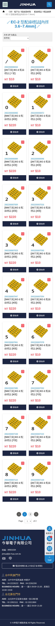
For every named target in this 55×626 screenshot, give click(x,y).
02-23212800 (30, 602)
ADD (4, 580)
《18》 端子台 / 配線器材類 (19, 12)
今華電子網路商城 (27, 4)
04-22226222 (12, 583)
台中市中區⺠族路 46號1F (19, 580)
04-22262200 (31, 583)
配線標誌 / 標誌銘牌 (42, 12)
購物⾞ (16, 86)
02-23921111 (12, 602)
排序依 (7, 38)
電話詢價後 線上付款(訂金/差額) (28, 566)
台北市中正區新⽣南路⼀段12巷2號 (23, 599)
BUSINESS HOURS (10, 587)
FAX (22, 583)
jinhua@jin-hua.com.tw (11, 554)
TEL (4, 583)
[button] (49, 4)
